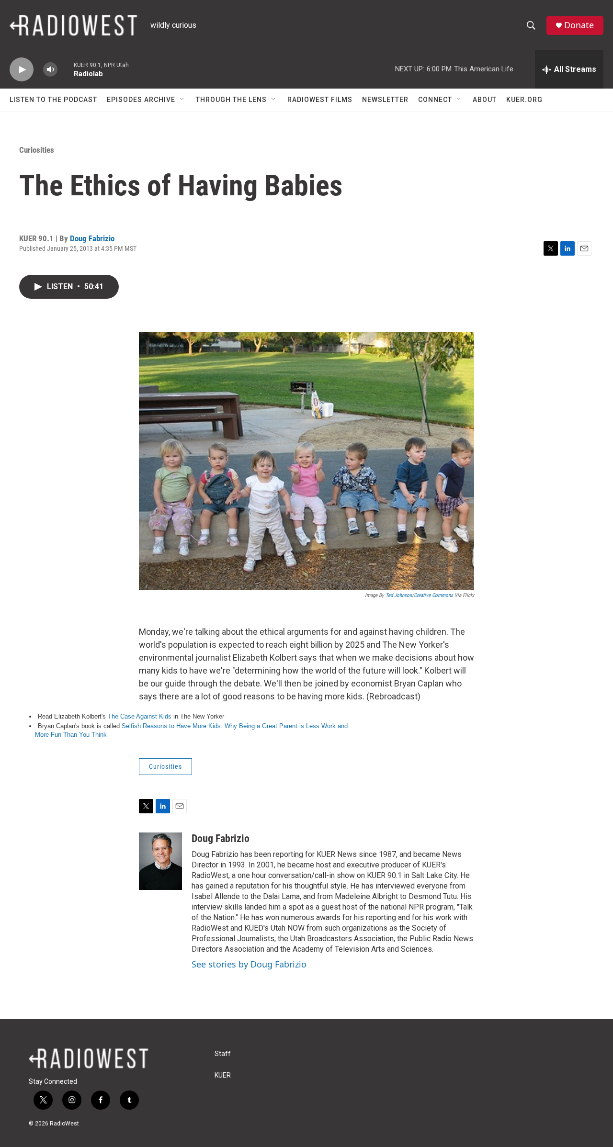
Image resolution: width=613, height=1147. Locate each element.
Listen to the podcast (53, 99)
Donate (579, 25)
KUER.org (524, 99)
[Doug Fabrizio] (160, 861)
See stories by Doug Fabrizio (249, 964)
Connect (435, 99)
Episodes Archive (141, 99)
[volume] (50, 69)
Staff (223, 1053)
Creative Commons (433, 595)
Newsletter (385, 99)
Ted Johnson (399, 595)
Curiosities (36, 150)
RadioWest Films (319, 99)
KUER (223, 1075)
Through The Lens (231, 99)
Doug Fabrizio (92, 238)
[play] (21, 69)
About (485, 99)
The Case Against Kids (139, 716)
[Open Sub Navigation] (182, 99)
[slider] (65, 69)
